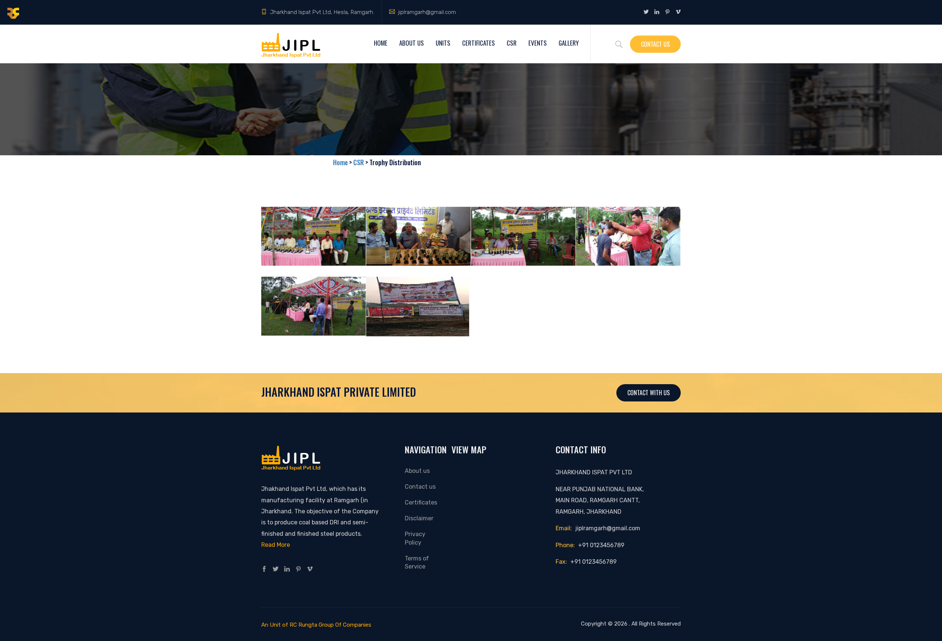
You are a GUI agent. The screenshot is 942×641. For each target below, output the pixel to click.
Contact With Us (648, 392)
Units (443, 42)
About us (417, 470)
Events (537, 42)
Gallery (569, 42)
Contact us (420, 486)
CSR (512, 42)
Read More (275, 544)
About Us (411, 42)
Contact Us (655, 43)
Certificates (478, 42)
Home (380, 42)
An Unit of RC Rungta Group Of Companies (316, 624)
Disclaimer (419, 518)
